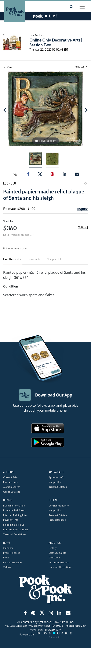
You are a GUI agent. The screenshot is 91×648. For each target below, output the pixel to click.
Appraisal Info (56, 477)
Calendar (8, 547)
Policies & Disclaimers (15, 529)
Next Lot (79, 67)
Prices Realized (57, 519)
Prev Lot (11, 67)
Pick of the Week (12, 562)
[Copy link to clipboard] (15, 174)
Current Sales (10, 477)
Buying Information (14, 505)
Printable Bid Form (14, 510)
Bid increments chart (15, 248)
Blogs (6, 557)
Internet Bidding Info (15, 515)
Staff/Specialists (57, 552)
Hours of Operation (60, 567)
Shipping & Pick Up (14, 524)
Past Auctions (10, 482)
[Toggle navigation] (82, 7)
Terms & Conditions (14, 534)
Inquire (82, 209)
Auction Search (11, 486)
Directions (54, 557)
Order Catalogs (11, 491)
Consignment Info (59, 505)
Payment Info (10, 519)
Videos (7, 567)
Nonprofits (55, 482)
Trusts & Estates (58, 486)
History (53, 547)
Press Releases (11, 552)
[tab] (12, 260)
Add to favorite (85, 183)
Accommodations (59, 562)
